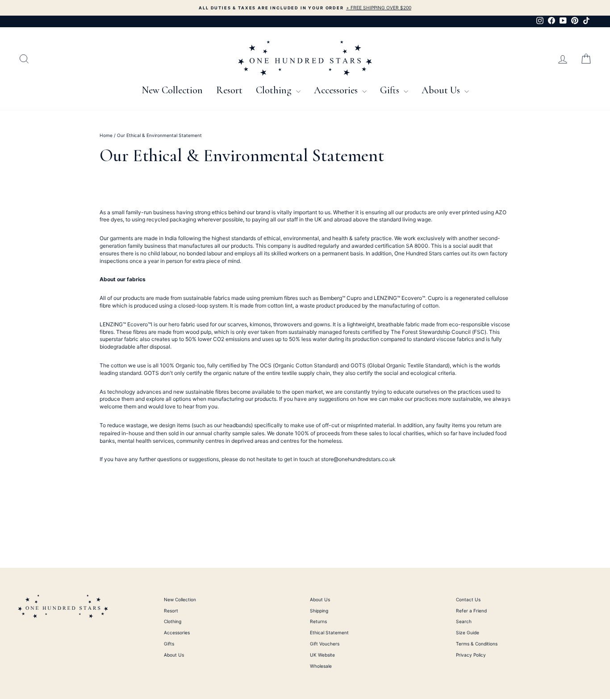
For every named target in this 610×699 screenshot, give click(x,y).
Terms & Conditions (476, 643)
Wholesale (321, 666)
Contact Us (468, 599)
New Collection (172, 90)
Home (106, 135)
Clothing (275, 90)
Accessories (337, 90)
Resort (229, 90)
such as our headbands (222, 425)
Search (464, 621)
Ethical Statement (329, 632)
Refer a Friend (471, 610)
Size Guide (467, 632)
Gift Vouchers (324, 643)
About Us (442, 90)
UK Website (322, 654)
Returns (318, 621)
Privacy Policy (471, 654)
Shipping (319, 610)
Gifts (390, 90)
